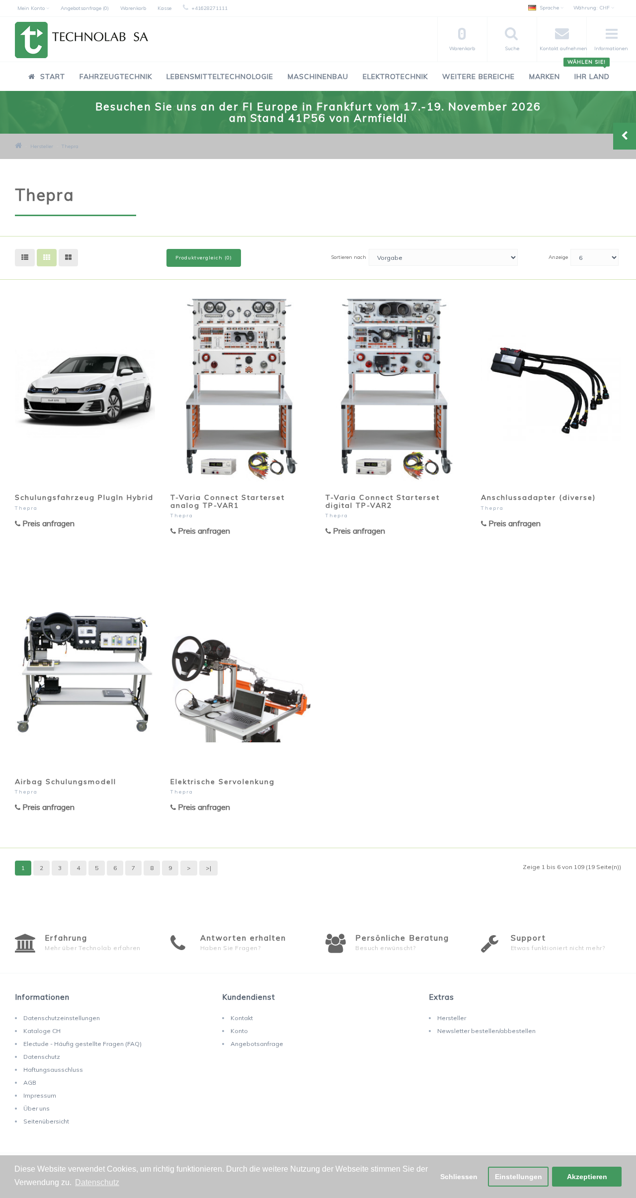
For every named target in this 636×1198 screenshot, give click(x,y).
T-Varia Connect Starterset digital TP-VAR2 (382, 501)
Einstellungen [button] (518, 1177)
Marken (544, 76)
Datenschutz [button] (97, 1182)
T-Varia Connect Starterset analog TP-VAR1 (227, 501)
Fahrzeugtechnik (116, 76)
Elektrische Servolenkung (222, 781)
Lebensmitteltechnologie (219, 76)
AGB (29, 1082)
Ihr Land (588, 71)
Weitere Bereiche (478, 76)
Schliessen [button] (458, 1177)
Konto (239, 1031)
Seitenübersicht (46, 1121)
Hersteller (41, 146)
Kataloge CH (42, 1031)
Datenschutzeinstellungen (61, 1018)
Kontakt (242, 1018)
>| (208, 868)
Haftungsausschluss (53, 1069)
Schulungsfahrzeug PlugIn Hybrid (84, 497)
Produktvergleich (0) (203, 257)
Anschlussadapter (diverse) (538, 497)
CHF (592, 7)
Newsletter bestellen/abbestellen (486, 1031)
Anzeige (558, 257)
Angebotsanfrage (257, 1043)
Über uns (36, 1108)
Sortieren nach (348, 257)
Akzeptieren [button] (587, 1177)
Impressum (39, 1095)
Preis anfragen (47, 523)
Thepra (70, 146)
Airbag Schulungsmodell (65, 781)
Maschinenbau (318, 76)
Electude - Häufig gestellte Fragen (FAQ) (82, 1043)
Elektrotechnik (395, 76)
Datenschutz (41, 1056)
